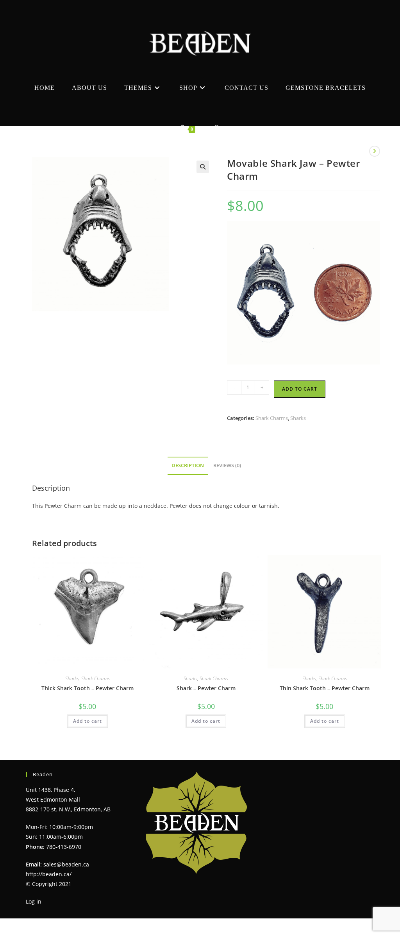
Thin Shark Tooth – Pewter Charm (325, 688)
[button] (202, 167)
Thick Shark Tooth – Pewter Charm (87, 688)
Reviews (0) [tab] (227, 465)
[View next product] (374, 151)
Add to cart (299, 389)
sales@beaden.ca (66, 864)
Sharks (298, 418)
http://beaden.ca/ (48, 874)
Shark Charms (271, 418)
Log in (33, 901)
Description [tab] (187, 465)
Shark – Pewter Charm (206, 688)
